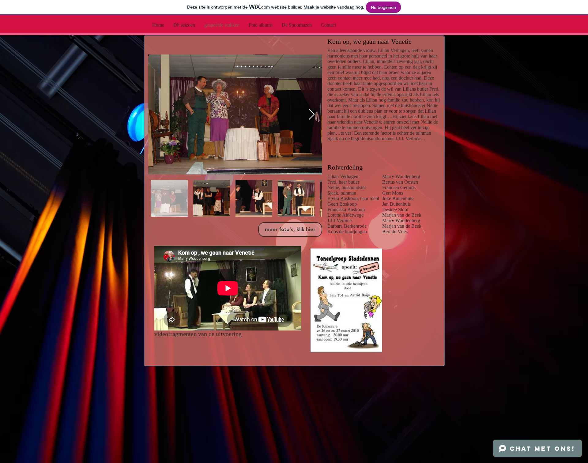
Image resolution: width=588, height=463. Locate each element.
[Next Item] (311, 115)
